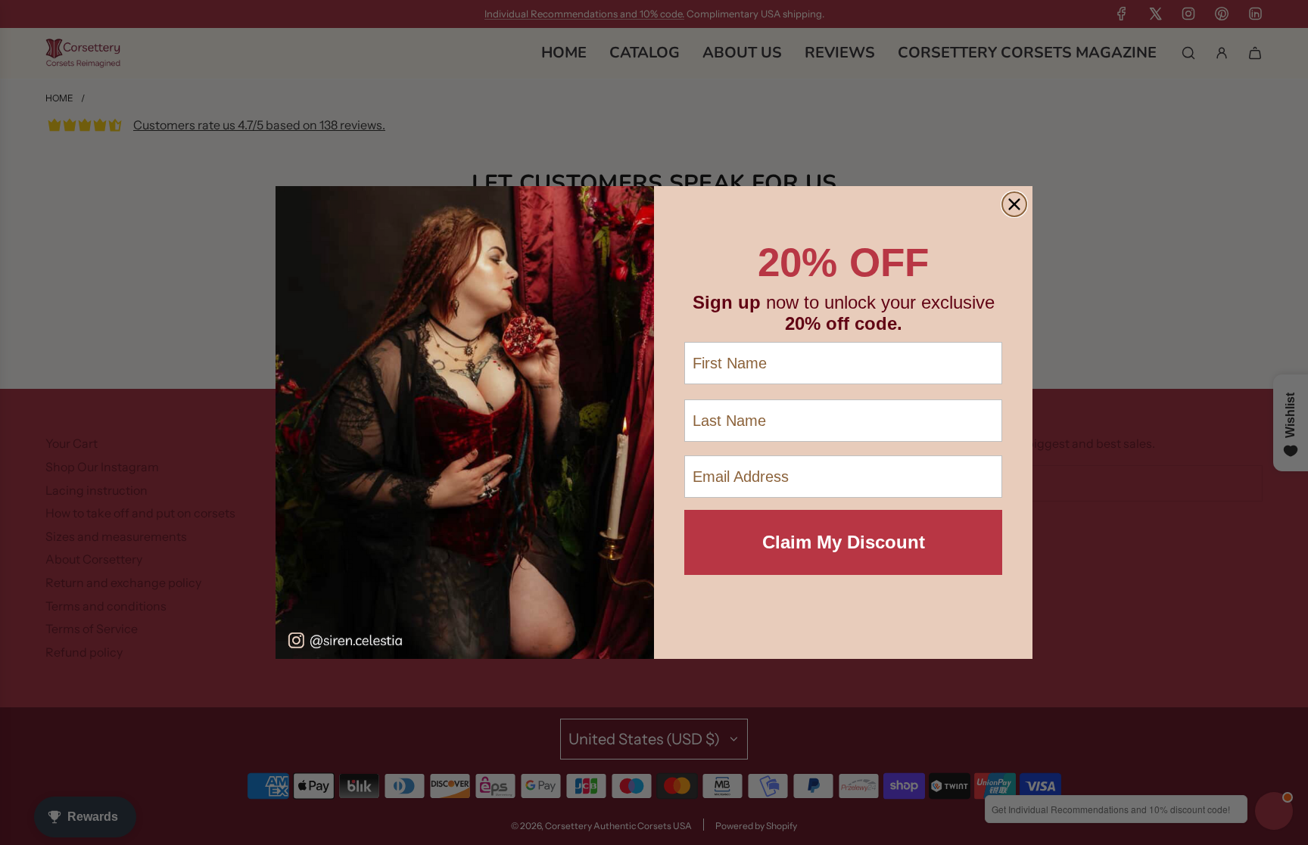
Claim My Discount (843, 542)
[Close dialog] (1014, 204)
